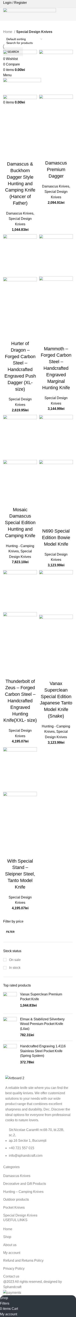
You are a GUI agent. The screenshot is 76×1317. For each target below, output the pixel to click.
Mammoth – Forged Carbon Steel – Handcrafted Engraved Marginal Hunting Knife (56, 368)
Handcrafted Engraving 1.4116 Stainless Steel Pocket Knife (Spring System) (43, 1050)
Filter (10, 931)
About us (9, 1245)
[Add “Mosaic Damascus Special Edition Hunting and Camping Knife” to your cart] (8, 490)
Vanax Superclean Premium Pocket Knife (41, 996)
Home (8, 32)
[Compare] (31, 145)
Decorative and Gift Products (24, 1183)
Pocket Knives (14, 1207)
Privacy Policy (13, 1268)
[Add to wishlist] (8, 155)
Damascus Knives (19, 213)
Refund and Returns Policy (23, 1260)
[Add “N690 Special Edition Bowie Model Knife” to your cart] (44, 512)
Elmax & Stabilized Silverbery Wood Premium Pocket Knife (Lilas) (42, 1023)
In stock (14, 967)
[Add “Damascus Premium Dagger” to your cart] (44, 144)
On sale (14, 960)
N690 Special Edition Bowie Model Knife (56, 537)
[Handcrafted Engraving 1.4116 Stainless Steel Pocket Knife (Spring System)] (10, 1054)
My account (11, 1252)
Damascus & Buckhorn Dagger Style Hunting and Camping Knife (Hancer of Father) (20, 183)
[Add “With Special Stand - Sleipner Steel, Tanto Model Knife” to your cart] (8, 842)
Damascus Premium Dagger (56, 169)
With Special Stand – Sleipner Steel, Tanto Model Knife (20, 874)
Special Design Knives (20, 1215)
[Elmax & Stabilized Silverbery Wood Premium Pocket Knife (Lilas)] (10, 1027)
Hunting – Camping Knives (23, 1191)
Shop (7, 1237)
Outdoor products (16, 1199)
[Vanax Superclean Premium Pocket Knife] (10, 1001)
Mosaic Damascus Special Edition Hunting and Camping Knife (20, 522)
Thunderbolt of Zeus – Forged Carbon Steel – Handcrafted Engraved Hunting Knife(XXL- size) (20, 701)
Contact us (11, 1276)
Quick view (20, 145)
